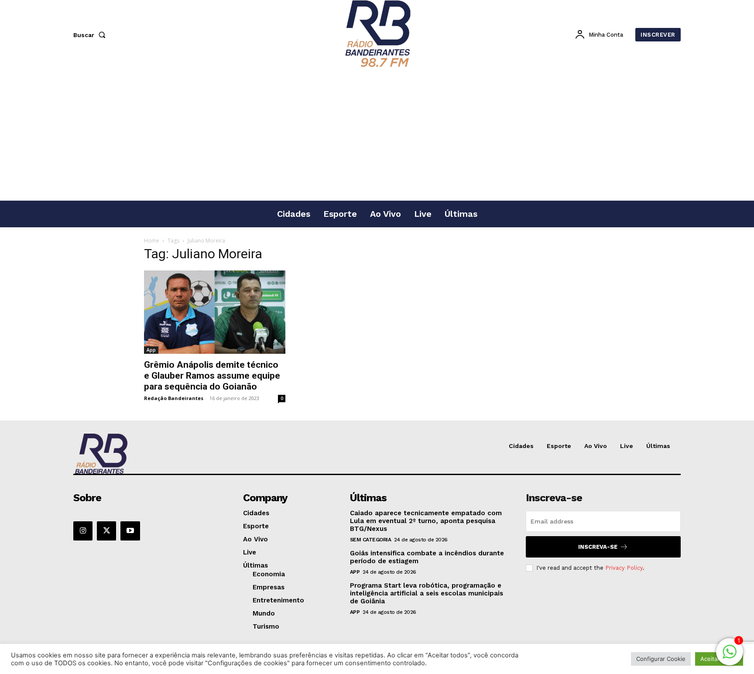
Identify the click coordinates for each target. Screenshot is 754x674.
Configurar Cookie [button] (660, 658)
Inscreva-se (597, 547)
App (151, 350)
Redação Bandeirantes (173, 398)
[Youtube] (130, 531)
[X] (106, 531)
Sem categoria (370, 540)
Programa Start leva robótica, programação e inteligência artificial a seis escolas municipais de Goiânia (426, 593)
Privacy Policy (624, 568)
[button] (91, 35)
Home (151, 240)
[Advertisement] (377, 135)
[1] (730, 656)
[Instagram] (83, 531)
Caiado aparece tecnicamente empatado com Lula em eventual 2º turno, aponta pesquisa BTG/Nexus (426, 521)
